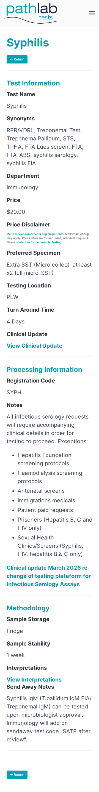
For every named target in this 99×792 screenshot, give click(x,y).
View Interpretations (34, 679)
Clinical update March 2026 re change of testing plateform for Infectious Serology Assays (49, 576)
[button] (91, 13)
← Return (17, 59)
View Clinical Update (34, 345)
